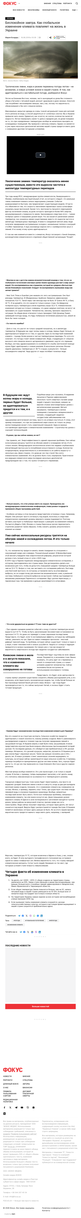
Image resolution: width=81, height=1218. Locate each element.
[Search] (77, 3)
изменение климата (15, 925)
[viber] (27, 1107)
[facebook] (4, 1107)
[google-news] (33, 1107)
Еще (74, 10)
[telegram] (16, 1107)
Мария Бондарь (11, 37)
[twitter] (10, 1107)
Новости (7, 1076)
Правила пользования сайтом (9, 1093)
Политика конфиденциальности (55, 1208)
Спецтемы (57, 3)
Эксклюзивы (33, 10)
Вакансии (27, 1087)
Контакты (46, 1210)
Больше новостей (40, 1006)
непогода (53, 920)
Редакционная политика (10, 1101)
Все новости (19, 10)
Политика (64, 10)
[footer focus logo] (13, 1070)
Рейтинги (67, 3)
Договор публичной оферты (28, 1093)
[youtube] (22, 1107)
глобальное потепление (35, 920)
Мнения (47, 3)
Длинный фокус (11, 1084)
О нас (5, 1087)
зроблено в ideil (10, 1214)
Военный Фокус (50, 10)
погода (17, 920)
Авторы (26, 1084)
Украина (10, 18)
